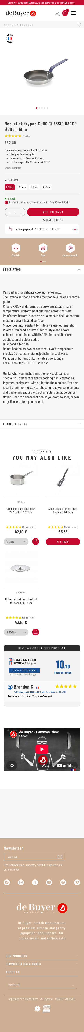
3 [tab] (42, 108)
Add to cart (63, 541)
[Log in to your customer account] (57, 13)
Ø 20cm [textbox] (10, 541)
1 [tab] (36, 108)
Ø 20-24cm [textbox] (11, 632)
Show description (13, 167)
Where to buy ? (53, 220)
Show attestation (24, 670)
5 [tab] (47, 108)
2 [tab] (39, 108)
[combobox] (16, 541)
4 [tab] (44, 108)
